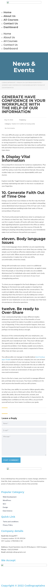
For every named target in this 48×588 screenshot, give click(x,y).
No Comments (9, 128)
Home (7, 12)
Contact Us (10, 23)
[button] (24, 31)
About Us (9, 16)
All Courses (10, 19)
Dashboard (10, 27)
